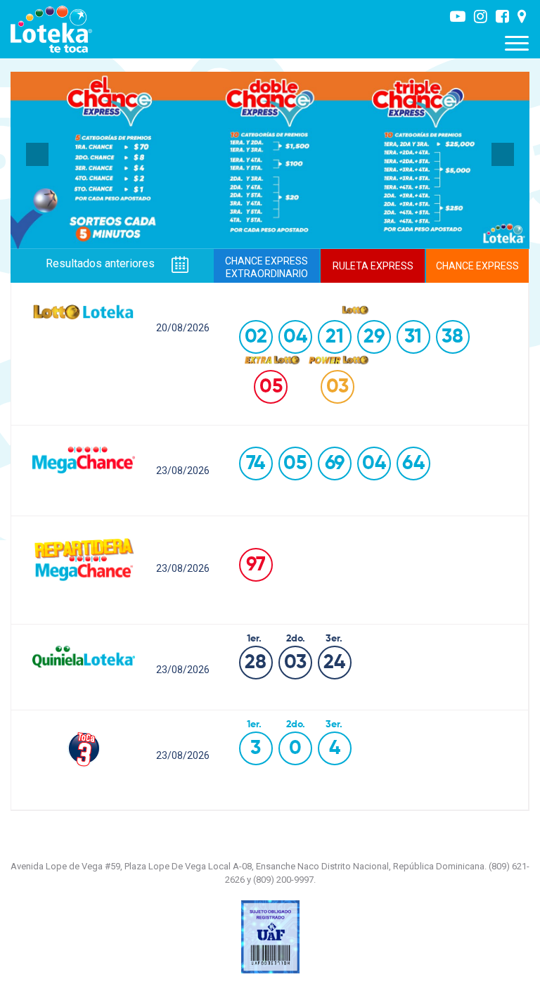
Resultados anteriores (102, 264)
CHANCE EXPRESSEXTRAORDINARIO (266, 267)
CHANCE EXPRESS (477, 265)
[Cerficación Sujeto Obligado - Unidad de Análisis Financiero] (270, 936)
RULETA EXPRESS (373, 265)
